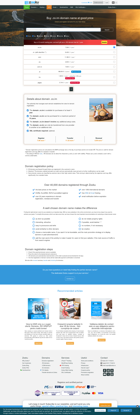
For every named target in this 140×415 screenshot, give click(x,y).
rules (40, 154)
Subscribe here (105, 405)
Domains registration (48, 361)
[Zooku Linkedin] (111, 374)
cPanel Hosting (66, 361)
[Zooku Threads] (111, 370)
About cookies (85, 375)
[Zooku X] (108, 374)
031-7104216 (110, 361)
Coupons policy (85, 370)
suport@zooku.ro (111, 365)
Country (54, 36)
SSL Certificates (80, 7)
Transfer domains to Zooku (49, 372)
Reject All (113, 410)
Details (104, 42)
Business (40, 36)
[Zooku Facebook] (104, 370)
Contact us (70, 279)
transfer (45, 260)
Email (55, 7)
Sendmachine (64, 7)
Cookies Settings (100, 410)
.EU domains (45, 368)
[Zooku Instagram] (108, 370)
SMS (71, 7)
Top (34, 36)
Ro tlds (47, 36)
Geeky (67, 36)
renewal (35, 260)
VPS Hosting (65, 365)
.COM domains (46, 365)
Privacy (83, 363)
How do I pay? (85, 368)
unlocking (53, 260)
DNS (86, 193)
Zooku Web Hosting (67, 370)
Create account (98, 2)
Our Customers (26, 363)
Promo (27, 7)
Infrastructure (84, 365)
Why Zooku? (26, 361)
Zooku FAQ (25, 368)
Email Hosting (65, 368)
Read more (38, 343)
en (113, 2)
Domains (34, 7)
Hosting (42, 7)
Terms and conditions (87, 361)
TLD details (45, 370)
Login (106, 2)
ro (116, 2)
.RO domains (45, 363)
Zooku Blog (25, 365)
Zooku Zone (111, 7)
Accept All (126, 410)
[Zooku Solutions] (32, 3)
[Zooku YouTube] (104, 374)
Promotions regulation (87, 372)
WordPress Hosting (67, 363)
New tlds (60, 36)
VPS (49, 7)
